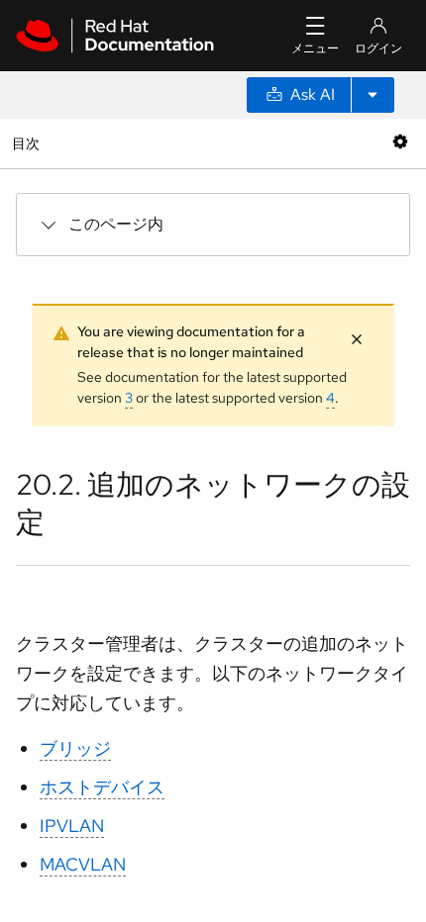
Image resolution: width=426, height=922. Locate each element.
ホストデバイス (102, 787)
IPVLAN (72, 825)
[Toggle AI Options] (372, 95)
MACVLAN (83, 864)
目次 (28, 143)
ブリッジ (75, 748)
